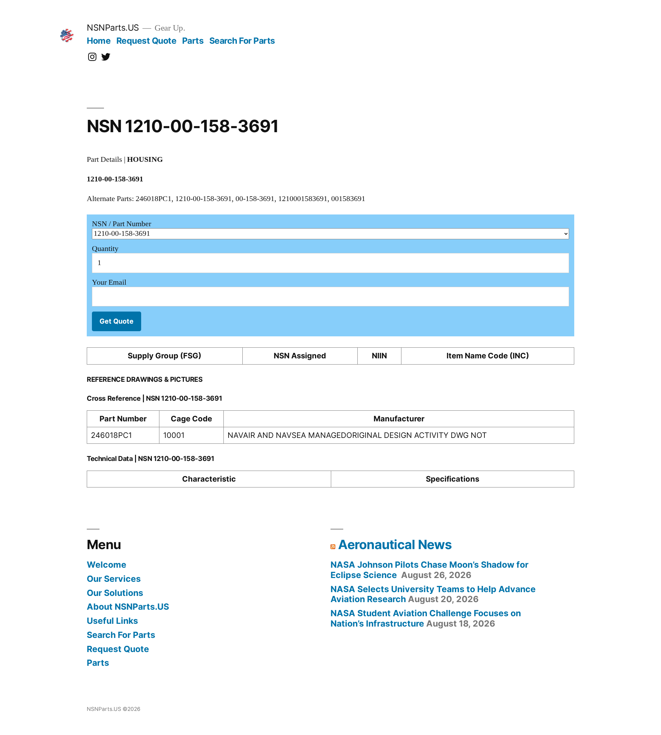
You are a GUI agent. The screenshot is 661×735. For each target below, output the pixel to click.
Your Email (109, 282)
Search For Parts (242, 40)
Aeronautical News (395, 544)
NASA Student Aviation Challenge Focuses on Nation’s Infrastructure (425, 618)
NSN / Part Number (121, 224)
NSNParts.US (113, 27)
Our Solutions (115, 593)
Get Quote (116, 321)
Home (99, 40)
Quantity (105, 248)
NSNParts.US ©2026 (113, 709)
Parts (193, 40)
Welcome (106, 564)
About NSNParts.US (128, 606)
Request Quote (146, 40)
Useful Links (112, 621)
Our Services (114, 579)
